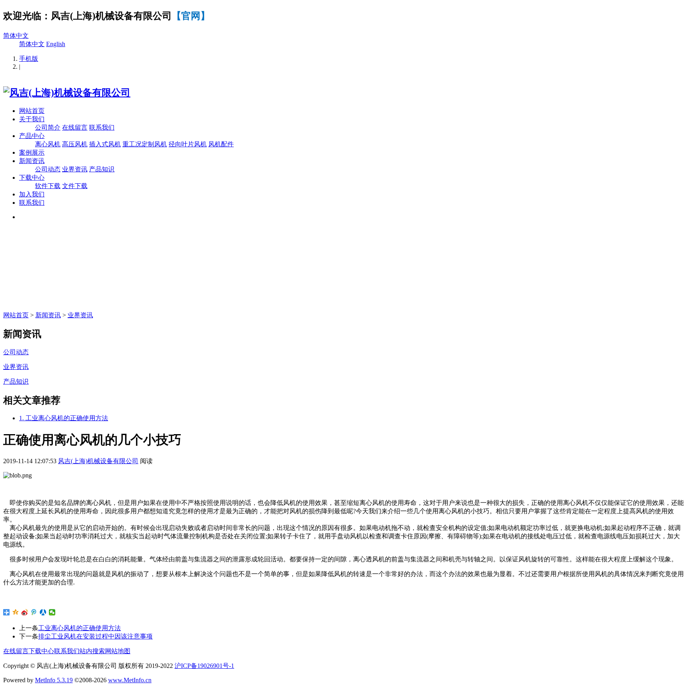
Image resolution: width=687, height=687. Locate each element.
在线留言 (74, 127)
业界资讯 (74, 169)
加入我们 (32, 194)
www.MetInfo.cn (129, 680)
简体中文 (16, 35)
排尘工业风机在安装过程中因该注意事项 (95, 636)
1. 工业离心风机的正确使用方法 (63, 418)
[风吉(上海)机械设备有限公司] (66, 92)
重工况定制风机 (144, 144)
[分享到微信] (52, 612)
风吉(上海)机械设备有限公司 (98, 461)
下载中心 (32, 177)
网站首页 (32, 110)
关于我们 (32, 119)
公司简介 (47, 127)
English (55, 44)
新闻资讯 (32, 160)
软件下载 (47, 185)
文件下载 (74, 185)
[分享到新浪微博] (24, 612)
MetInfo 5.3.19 (54, 680)
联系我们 (101, 127)
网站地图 (117, 651)
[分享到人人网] (43, 612)
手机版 (28, 58)
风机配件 (221, 144)
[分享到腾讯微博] (34, 612)
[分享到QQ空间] (15, 612)
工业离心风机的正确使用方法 (79, 628)
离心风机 (47, 144)
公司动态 (47, 169)
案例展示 (32, 152)
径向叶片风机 (188, 144)
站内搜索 (92, 651)
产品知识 (101, 169)
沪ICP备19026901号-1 (204, 665)
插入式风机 (105, 144)
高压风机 (74, 144)
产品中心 (32, 135)
